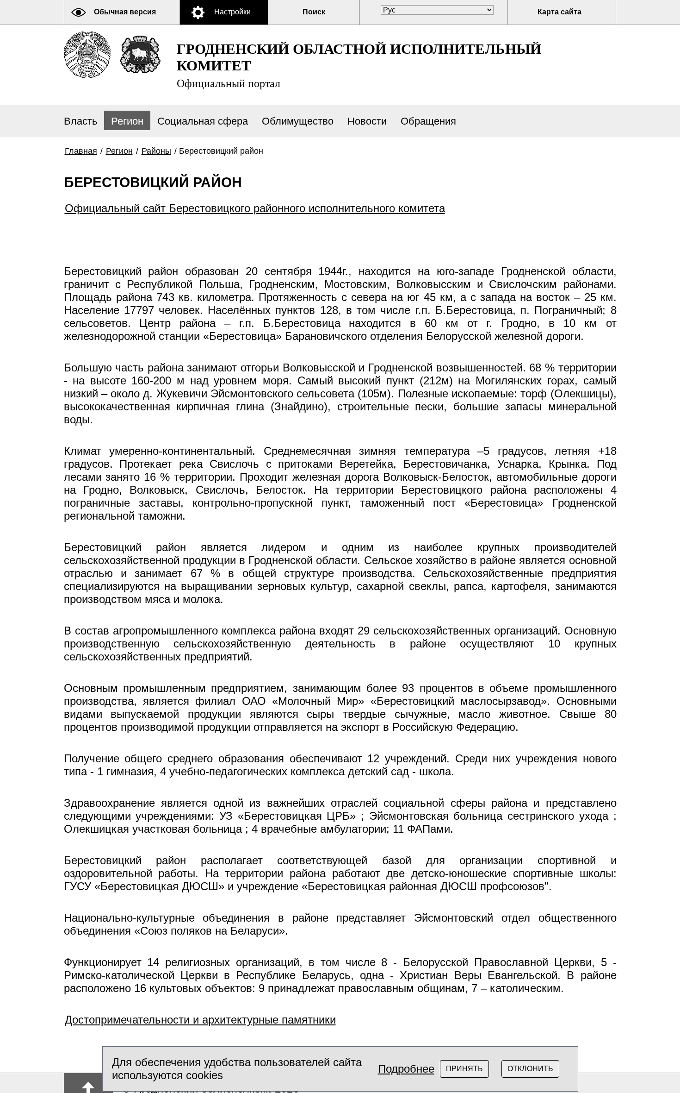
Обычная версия (125, 12)
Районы (156, 151)
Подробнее (406, 1068)
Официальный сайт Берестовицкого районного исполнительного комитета (255, 208)
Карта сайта (559, 12)
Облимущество (298, 121)
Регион (127, 121)
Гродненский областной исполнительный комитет (359, 65)
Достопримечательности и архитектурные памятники (200, 1019)
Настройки (232, 12)
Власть (80, 121)
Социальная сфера (202, 121)
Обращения (428, 121)
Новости (367, 121)
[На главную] (87, 54)
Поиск (314, 12)
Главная (81, 151)
